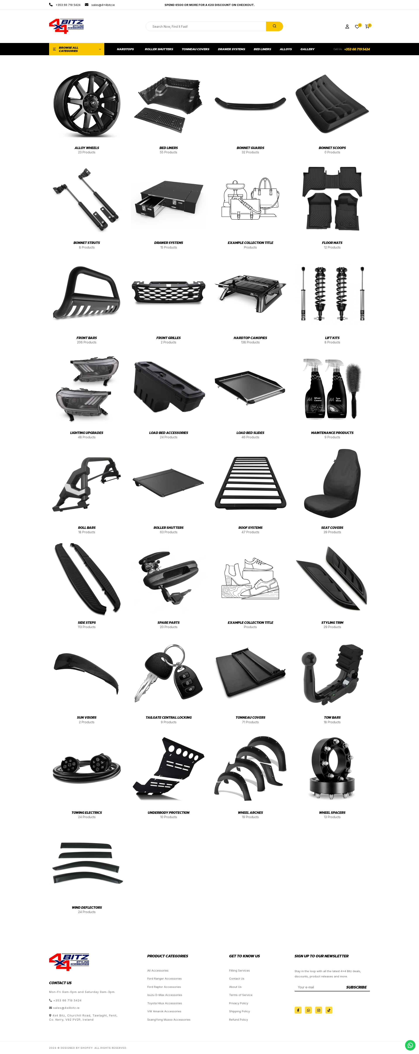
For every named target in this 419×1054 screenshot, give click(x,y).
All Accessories (157, 970)
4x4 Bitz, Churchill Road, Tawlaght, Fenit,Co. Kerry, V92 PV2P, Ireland (83, 1017)
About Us (235, 987)
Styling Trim (332, 622)
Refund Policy (238, 1019)
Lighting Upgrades (86, 432)
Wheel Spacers (332, 812)
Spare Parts (169, 622)
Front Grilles (168, 337)
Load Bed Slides (250, 432)
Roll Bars (87, 527)
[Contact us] (410, 1045)
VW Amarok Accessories (164, 1011)
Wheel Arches (250, 812)
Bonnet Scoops (332, 147)
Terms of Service (240, 995)
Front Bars (87, 337)
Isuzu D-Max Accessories (164, 995)
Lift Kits (332, 337)
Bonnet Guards (250, 147)
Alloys (286, 49)
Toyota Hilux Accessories (164, 1003)
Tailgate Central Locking (169, 717)
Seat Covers (332, 527)
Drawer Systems (231, 49)
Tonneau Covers (195, 49)
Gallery (308, 49)
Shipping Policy (239, 1011)
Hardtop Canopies (250, 337)
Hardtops (125, 49)
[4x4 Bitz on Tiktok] (328, 1010)
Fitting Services (239, 970)
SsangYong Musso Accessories (169, 1019)
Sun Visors (86, 717)
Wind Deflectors (87, 907)
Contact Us (236, 978)
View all (86, 138)
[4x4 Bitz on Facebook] (298, 1010)
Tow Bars (332, 717)
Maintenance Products (332, 432)
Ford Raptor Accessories (164, 987)
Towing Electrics (87, 812)
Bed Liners (262, 49)
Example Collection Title (250, 242)
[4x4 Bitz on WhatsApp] (308, 1010)
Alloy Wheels (87, 147)
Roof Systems (251, 527)
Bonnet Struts (87, 242)
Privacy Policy (238, 1003)
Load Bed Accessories (168, 432)
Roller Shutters (159, 49)
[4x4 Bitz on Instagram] (318, 1010)
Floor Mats (332, 242)
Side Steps (87, 622)
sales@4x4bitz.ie (103, 5)
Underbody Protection (168, 812)
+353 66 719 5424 (68, 5)
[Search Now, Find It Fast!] (274, 26)
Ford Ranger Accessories (164, 978)
